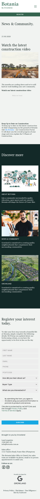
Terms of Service (9, 411)
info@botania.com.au (10, 444)
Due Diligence (30, 491)
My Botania (9, 130)
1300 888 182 (7, 442)
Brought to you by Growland (13, 435)
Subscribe (20, 422)
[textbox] (18, 378)
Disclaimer (20, 491)
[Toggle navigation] (35, 6)
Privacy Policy (17, 409)
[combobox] (20, 378)
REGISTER (20, 14)
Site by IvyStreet (20, 493)
